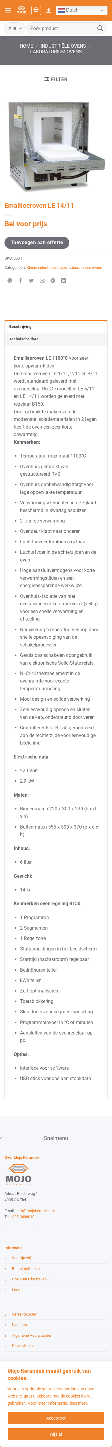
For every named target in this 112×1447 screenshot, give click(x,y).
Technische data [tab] (24, 339)
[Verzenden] (100, 28)
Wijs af (56, 1434)
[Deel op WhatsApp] (10, 281)
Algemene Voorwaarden (32, 1335)
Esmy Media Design (42, 1228)
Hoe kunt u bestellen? (30, 1279)
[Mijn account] (49, 10)
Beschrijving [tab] (20, 326)
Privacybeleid (23, 1346)
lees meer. (79, 1403)
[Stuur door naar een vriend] (42, 281)
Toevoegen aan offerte (37, 242)
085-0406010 (23, 1217)
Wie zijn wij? (22, 1258)
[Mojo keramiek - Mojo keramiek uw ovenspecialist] (21, 10)
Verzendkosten (24, 1314)
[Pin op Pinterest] (53, 281)
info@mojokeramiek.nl (35, 1211)
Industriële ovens (63, 46)
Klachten (19, 1324)
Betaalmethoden (26, 1268)
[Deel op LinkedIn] (64, 281)
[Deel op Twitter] (31, 281)
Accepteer (56, 1418)
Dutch (72, 10)
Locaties (19, 1290)
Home (26, 46)
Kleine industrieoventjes (47, 267)
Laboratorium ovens (56, 52)
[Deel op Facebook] (21, 281)
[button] (8, 10)
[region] (56, 1404)
